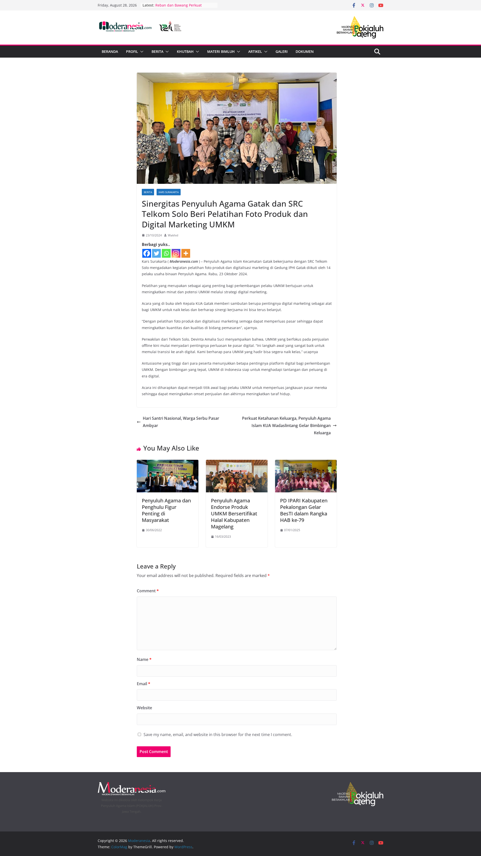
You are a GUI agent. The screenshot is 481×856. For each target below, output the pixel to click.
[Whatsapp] (166, 253)
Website (144, 707)
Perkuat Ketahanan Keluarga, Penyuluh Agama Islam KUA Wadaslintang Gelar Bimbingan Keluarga (286, 425)
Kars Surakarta (169, 192)
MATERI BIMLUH (221, 51)
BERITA (157, 51)
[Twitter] (156, 253)
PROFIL (132, 51)
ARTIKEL (255, 51)
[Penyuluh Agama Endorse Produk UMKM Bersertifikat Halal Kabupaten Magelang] (237, 463)
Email (143, 683)
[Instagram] (176, 253)
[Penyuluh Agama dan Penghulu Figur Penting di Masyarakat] (167, 463)
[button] (141, 51)
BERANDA (110, 51)
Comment (148, 591)
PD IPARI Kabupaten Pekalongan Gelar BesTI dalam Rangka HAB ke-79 (303, 510)
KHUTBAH (185, 51)
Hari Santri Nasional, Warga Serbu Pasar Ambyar (181, 421)
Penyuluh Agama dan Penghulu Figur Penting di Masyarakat (166, 510)
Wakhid (173, 235)
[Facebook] (146, 253)
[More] (185, 253)
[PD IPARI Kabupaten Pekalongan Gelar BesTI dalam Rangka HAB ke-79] (306, 463)
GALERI (282, 51)
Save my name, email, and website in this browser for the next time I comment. (218, 734)
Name (144, 659)
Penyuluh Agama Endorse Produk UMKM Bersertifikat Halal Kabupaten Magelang (234, 513)
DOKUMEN (305, 51)
